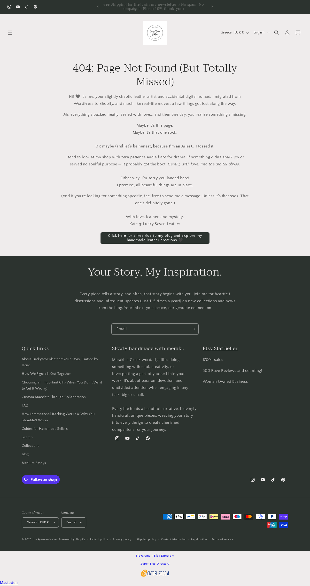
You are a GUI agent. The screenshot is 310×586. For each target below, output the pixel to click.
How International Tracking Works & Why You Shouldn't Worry (58, 417)
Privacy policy (122, 539)
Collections (30, 446)
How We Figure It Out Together (46, 374)
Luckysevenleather (45, 539)
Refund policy (99, 539)
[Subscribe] (193, 329)
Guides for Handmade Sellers (45, 429)
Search (27, 437)
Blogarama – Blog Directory (155, 555)
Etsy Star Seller (220, 348)
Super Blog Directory (155, 563)
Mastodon (9, 582)
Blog (25, 454)
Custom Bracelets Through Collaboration (54, 397)
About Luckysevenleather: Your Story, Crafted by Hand (60, 362)
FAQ (25, 405)
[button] (10, 32)
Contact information (173, 539)
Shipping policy (146, 539)
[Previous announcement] (98, 6)
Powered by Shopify (72, 539)
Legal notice (199, 539)
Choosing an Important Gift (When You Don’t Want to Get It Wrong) (62, 386)
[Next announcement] (212, 6)
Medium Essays (34, 463)
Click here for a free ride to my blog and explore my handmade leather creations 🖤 (155, 238)
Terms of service (222, 539)
